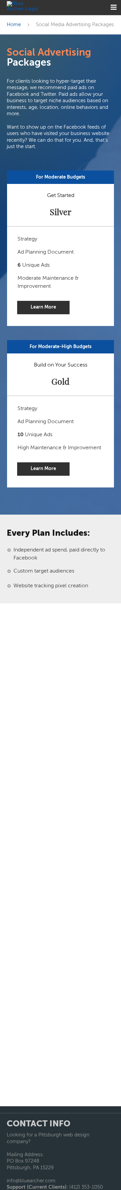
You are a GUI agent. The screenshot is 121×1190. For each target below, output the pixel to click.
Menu (113, 7)
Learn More (43, 307)
